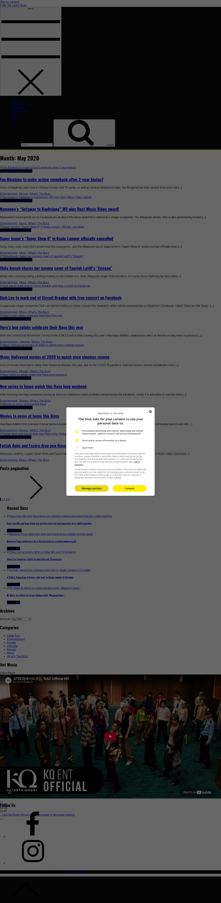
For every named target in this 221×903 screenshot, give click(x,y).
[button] (110, 447)
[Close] (150, 411)
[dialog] (110, 451)
